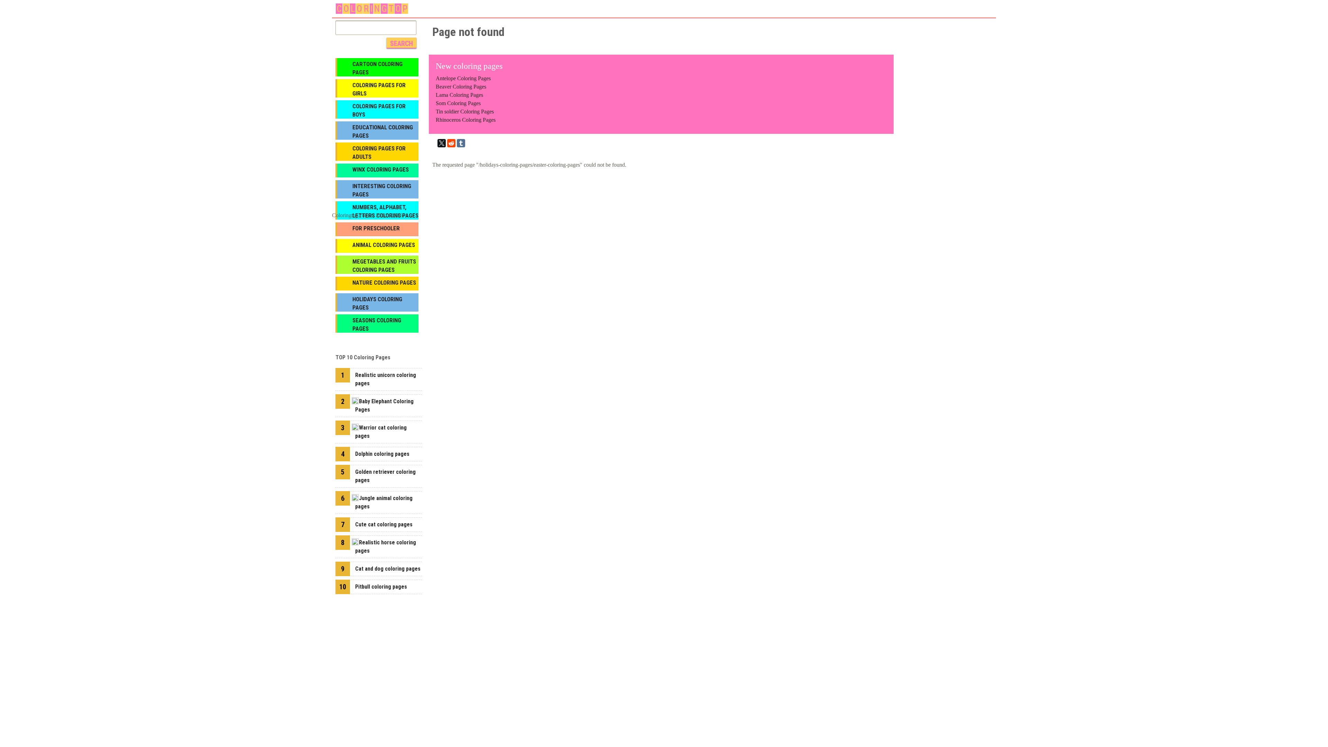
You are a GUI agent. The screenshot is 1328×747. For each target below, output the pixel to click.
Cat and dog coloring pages (388, 568)
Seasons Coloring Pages (376, 324)
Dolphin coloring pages (382, 454)
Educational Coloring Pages (382, 131)
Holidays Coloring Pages (377, 303)
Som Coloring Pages (458, 103)
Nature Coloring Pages (384, 282)
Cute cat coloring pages (384, 524)
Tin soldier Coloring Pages (465, 111)
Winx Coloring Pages (380, 169)
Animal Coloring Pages (383, 244)
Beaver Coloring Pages (461, 87)
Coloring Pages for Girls (379, 89)
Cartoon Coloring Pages (377, 68)
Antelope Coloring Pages (463, 78)
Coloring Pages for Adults (379, 152)
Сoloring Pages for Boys (379, 110)
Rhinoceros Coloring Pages (466, 120)
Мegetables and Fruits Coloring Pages (384, 265)
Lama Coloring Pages (459, 95)
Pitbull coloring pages (381, 586)
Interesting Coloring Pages (381, 190)
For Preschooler (376, 228)
